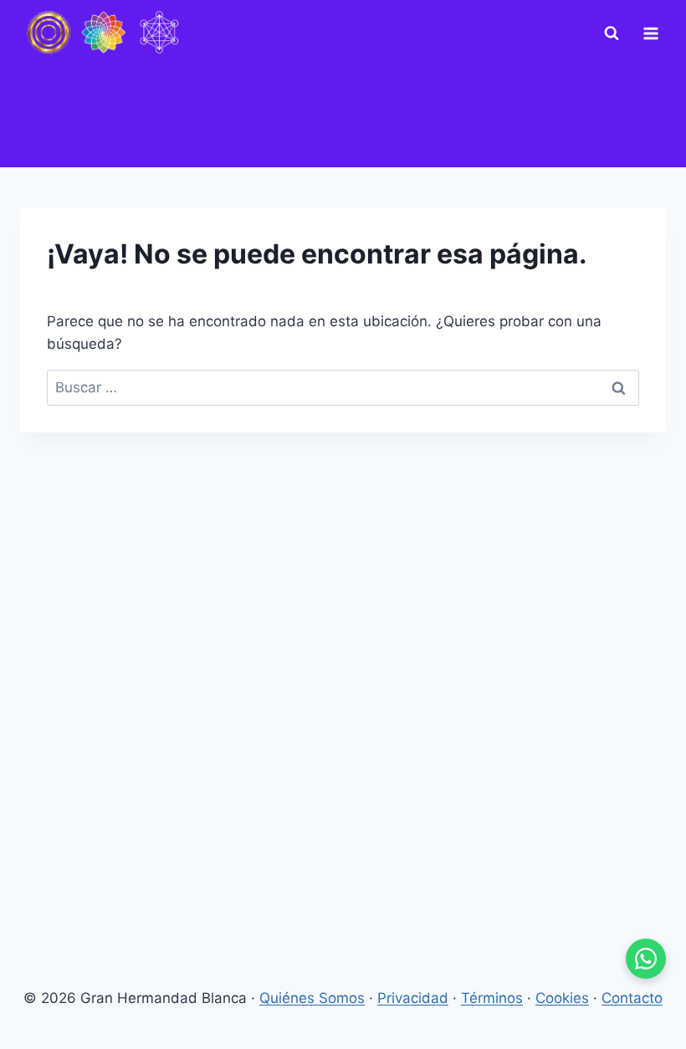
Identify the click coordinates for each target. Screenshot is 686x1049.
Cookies (562, 998)
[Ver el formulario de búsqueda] (611, 33)
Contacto (632, 998)
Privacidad (412, 998)
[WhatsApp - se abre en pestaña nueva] (646, 959)
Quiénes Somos (312, 998)
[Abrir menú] (650, 33)
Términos (492, 998)
